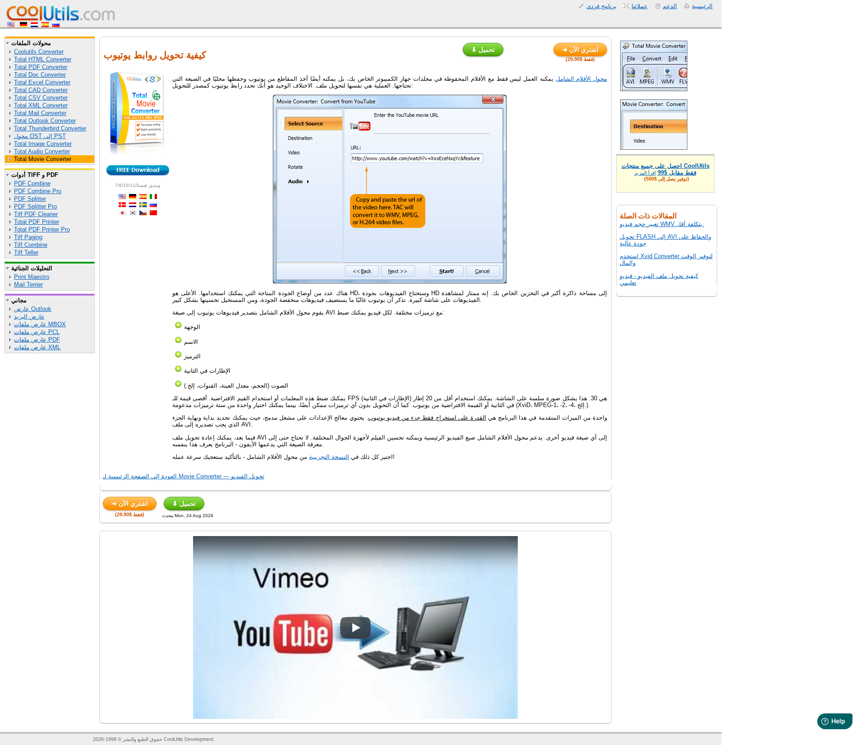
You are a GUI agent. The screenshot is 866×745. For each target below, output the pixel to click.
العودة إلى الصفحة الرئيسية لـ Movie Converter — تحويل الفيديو (183, 476)
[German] (23, 25)
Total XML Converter (41, 105)
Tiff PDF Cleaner (36, 214)
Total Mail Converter (40, 113)
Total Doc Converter (40, 74)
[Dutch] (34, 25)
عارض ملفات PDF (37, 339)
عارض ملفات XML (37, 347)
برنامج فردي (601, 6)
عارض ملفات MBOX (40, 324)
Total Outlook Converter (45, 120)
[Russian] (56, 25)
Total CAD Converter (41, 90)
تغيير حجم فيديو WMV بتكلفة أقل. (662, 224)
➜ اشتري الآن (580, 49)
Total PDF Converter (40, 67)
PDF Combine (32, 183)
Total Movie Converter (42, 159)
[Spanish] (45, 25)
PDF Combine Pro (37, 191)
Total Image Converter (43, 143)
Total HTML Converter (42, 59)
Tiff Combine (30, 244)
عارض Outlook (32, 308)
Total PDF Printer (36, 221)
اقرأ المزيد (645, 173)
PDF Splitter (30, 198)
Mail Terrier (28, 284)
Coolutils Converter (39, 51)
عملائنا (639, 6)
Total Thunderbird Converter (50, 128)
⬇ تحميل (483, 49)
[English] (11, 25)
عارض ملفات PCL (37, 332)
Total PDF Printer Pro (42, 229)
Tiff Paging (28, 237)
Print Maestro (31, 276)
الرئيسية (702, 6)
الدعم (670, 6)
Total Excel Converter (42, 82)
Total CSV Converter (41, 97)
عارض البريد (29, 316)
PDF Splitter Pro (35, 206)
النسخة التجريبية (329, 456)
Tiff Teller (26, 252)
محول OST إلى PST (40, 136)
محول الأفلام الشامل (581, 78)
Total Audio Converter (42, 151)
